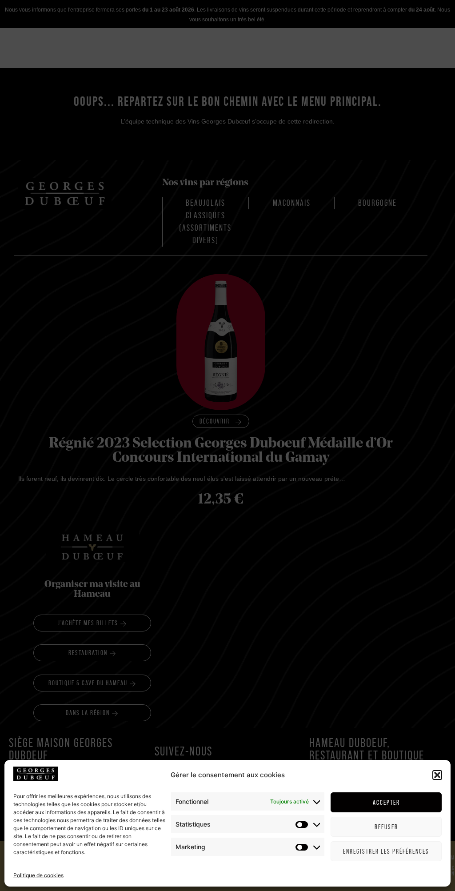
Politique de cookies (38, 875)
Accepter (386, 802)
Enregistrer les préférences (386, 851)
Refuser (386, 827)
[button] (437, 775)
